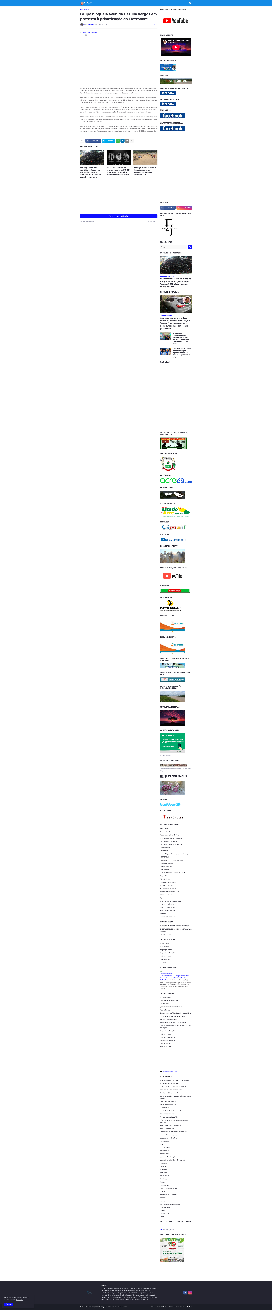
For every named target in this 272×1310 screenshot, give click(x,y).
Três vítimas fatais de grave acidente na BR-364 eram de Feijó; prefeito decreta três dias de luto (118, 171)
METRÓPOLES (164, 857)
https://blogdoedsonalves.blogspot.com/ (174, 854)
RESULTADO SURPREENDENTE (170, 1125)
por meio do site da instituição (170, 1204)
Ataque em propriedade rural (169, 1083)
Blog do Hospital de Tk (167, 953)
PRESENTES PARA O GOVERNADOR (172, 1111)
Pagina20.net (164, 876)
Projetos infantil (165, 997)
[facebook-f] (185, 1292)
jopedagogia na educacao (169, 1000)
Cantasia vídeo (165, 848)
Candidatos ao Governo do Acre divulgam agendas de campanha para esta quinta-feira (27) (182, 353)
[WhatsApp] (118, 141)
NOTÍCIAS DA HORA (166, 863)
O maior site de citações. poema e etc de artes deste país (175, 1027)
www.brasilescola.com (167, 917)
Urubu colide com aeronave (169, 1135)
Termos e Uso (161, 1307)
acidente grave (165, 1141)
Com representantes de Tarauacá (171, 1090)
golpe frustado (165, 1185)
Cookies (189, 1307)
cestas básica (164, 1151)
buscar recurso (165, 1147)
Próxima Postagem (150, 221)
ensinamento (164, 1176)
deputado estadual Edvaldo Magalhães (173, 1160)
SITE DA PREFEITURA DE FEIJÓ (170, 901)
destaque (163, 1166)
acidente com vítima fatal (168, 1138)
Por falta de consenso (167, 1114)
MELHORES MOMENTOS (168, 1104)
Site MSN (163, 914)
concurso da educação (168, 1157)
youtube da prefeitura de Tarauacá (171, 1007)
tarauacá (163, 962)
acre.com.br (164, 829)
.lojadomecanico (165, 1043)
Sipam (162, 898)
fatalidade (163, 1179)
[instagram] (190, 1292)
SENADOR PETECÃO (167, 1128)
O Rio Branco (164, 870)
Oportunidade (164, 1108)
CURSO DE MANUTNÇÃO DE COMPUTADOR (174, 926)
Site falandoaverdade (167, 911)
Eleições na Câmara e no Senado (171, 1093)
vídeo (162, 1217)
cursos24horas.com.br (168, 1037)
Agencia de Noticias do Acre (169, 835)
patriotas (163, 1198)
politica (162, 1201)
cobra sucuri (164, 1154)
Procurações (164, 1004)
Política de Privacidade (176, 1307)
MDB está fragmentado (168, 1101)
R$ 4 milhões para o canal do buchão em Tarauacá (174, 1121)
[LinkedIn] (122, 141)
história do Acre (165, 956)
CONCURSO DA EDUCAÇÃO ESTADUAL (173, 1087)
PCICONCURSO (165, 879)
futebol (162, 1182)
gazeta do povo (165, 934)
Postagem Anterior (87, 221)
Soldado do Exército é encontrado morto (173, 1132)
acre (161, 1144)
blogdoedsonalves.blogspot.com (171, 844)
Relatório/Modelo (166, 895)
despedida (163, 1163)
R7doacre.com (165, 959)
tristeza (162, 1210)
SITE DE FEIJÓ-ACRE (167, 904)
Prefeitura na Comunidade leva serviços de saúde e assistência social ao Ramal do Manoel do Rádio (181, 338)
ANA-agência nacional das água (171, 838)
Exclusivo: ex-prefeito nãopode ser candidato (175, 1013)
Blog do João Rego (98, 1307)
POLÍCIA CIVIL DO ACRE (168, 882)
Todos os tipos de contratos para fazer (173, 1022)
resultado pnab (165, 1207)
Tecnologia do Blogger (169, 1071)
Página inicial (84, 9)
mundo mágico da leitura (168, 1188)
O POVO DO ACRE (166, 866)
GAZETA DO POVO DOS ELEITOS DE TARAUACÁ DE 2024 (175, 930)
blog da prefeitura (166, 950)
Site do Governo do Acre (168, 907)
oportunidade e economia (168, 1195)
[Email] (127, 141)
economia (163, 1169)
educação (163, 1173)
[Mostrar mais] (132, 141)
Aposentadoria (165, 1010)
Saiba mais (19, 1300)
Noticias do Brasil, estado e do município (173, 1016)
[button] (190, 3)
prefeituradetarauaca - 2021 (169, 892)
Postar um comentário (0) (118, 216)
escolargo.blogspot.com (168, 1019)
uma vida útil (164, 1213)
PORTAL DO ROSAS (166, 885)
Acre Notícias (164, 946)
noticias (162, 1191)
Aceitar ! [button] (8, 1304)
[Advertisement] (118, 196)
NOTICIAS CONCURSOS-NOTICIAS (171, 860)
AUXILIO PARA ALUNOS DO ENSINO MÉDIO (174, 1080)
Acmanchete (164, 943)
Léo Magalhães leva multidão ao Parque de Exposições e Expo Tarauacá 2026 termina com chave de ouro (90, 172)
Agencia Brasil (165, 832)
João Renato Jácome (90, 32)
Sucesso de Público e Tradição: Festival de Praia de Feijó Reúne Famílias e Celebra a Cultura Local (174, 978)
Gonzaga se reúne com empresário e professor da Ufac (176, 1097)
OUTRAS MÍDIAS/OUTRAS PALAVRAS (172, 873)
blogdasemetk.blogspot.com (169, 841)
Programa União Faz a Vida (169, 1117)
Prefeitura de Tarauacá (168, 888)
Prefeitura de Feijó (166, 974)
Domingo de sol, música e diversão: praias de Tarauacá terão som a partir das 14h (144, 171)
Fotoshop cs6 (164, 851)
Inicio (152, 1307)
